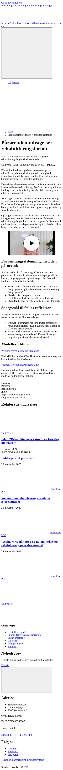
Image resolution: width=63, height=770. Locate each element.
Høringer (37, 23)
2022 (10, 132)
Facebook (13, 751)
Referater (12, 640)
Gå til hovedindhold (11, 2)
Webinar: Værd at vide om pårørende (20, 351)
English (50, 5)
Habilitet (12, 646)
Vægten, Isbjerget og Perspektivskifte (20, 364)
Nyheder (5, 23)
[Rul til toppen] (26, 679)
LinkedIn (12, 748)
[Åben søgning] (26, 40)
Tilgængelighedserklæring (14, 759)
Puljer (11, 5)
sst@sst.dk (6, 735)
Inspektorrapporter (23, 5)
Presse (4, 5)
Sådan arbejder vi (17, 637)
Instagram (13, 754)
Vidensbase (16, 23)
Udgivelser (27, 23)
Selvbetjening (39, 5)
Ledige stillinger (16, 643)
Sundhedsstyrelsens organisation (24, 635)
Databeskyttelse (36, 759)
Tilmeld (5, 665)
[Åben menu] (26, 66)
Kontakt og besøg (17, 632)
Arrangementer (50, 23)
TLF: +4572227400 (22, 735)
